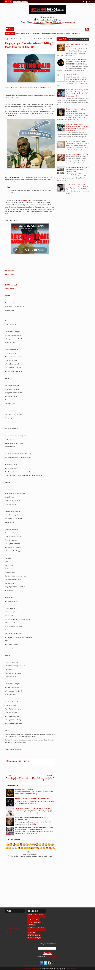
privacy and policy (14, 928)
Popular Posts (62, 39)
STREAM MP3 (9, 270)
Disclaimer (12, 920)
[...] (36, 794)
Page (23, 22)
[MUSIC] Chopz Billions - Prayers (76, 141)
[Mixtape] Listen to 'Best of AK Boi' (76, 184)
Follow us (32, 22)
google (89, 1)
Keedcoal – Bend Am (72, 74)
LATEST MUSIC (33, 922)
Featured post (73, 39)
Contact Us (58, 966)
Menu (9, 1)
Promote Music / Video (70, 966)
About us (11, 932)
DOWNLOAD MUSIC (11, 285)
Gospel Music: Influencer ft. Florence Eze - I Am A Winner (60, 33)
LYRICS (30, 925)
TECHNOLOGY (33, 938)
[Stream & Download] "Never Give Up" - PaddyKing (17, 33)
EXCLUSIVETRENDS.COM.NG (28, 968)
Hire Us (49, 22)
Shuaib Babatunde (52, 956)
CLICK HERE (9, 274)
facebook (86, 1)
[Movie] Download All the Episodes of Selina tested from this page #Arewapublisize (77, 169)
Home (10, 916)
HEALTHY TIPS (33, 919)
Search (87, 29)
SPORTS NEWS (33, 935)
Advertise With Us (37, 966)
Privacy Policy (48, 966)
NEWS (30, 932)
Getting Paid (26, 200)
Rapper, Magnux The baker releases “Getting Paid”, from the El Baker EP (28, 45)
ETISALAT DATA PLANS (35, 915)
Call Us (41, 22)
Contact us (12, 924)
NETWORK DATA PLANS (36, 928)
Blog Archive (84, 39)
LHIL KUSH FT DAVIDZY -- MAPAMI (77, 154)
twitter (83, 1)
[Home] (7, 39)
